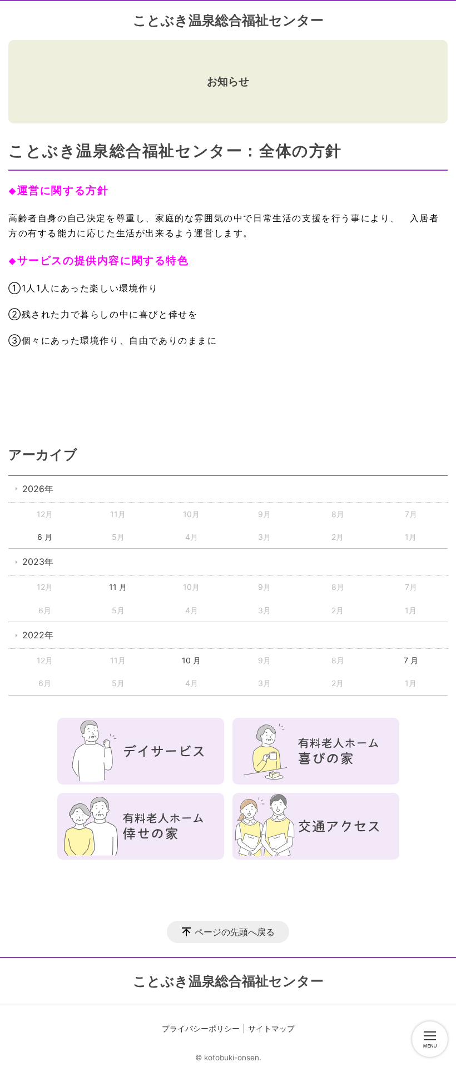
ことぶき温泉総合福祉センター (228, 20)
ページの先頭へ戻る (235, 931)
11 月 (118, 587)
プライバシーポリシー (201, 1028)
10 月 (191, 660)
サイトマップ (271, 1028)
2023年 (37, 561)
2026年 (37, 488)
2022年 (37, 635)
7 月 (411, 660)
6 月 (44, 537)
